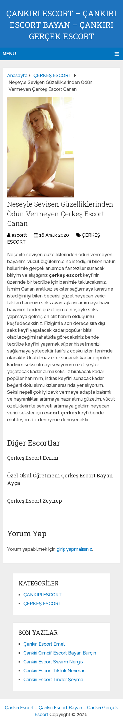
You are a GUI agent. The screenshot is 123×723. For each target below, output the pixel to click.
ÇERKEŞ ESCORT (42, 603)
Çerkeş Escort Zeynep (34, 500)
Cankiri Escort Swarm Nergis (53, 662)
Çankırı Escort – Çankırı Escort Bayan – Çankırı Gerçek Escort (61, 25)
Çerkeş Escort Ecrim (32, 457)
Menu (9, 53)
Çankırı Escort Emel (44, 644)
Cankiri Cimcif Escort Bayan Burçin (59, 653)
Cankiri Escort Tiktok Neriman (54, 670)
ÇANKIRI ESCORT (42, 594)
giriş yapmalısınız (74, 549)
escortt (19, 235)
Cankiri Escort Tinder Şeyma (53, 679)
